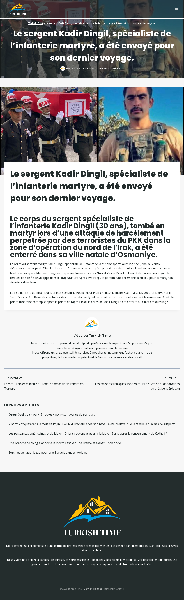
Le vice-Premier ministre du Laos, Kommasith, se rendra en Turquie (44, 383)
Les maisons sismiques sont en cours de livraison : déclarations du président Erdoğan (137, 383)
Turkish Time (35, 23)
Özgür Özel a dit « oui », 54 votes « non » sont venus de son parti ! (52, 414)
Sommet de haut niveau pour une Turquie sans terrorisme (48, 452)
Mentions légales (93, 588)
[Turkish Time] (17, 8)
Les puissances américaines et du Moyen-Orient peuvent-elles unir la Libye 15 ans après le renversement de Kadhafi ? (88, 433)
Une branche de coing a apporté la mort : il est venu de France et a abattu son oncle (65, 443)
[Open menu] (176, 9)
